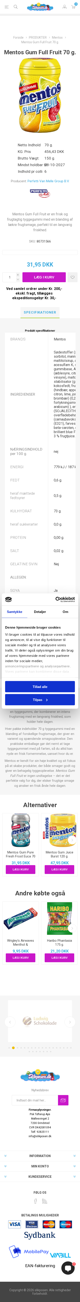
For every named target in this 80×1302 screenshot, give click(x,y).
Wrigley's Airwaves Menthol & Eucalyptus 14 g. (20, 945)
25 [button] (50, 1051)
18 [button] (71, 1047)
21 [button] (36, 1051)
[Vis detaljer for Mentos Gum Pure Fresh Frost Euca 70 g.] (21, 830)
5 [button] (24, 1047)
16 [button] (63, 1047)
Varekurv (73, 6)
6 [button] (28, 1047)
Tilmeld (63, 1100)
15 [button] (60, 1047)
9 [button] (39, 1047)
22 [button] (40, 1051)
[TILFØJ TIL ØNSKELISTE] (73, 277)
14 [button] (56, 1047)
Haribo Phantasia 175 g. (59, 943)
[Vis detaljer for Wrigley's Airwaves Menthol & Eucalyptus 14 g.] (21, 918)
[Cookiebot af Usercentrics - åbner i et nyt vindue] (56, 599)
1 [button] (9, 1047)
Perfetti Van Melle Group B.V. (48, 181)
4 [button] (21, 1047)
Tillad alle (40, 687)
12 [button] (49, 1047)
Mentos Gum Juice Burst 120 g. (59, 854)
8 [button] (35, 1047)
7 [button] (31, 1047)
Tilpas (37, 699)
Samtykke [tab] (14, 612)
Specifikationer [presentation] (40, 312)
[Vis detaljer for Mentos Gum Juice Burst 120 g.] (59, 830)
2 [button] (13, 1047)
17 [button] (67, 1047)
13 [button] (53, 1047)
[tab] (40, 312)
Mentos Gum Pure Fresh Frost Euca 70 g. (20, 856)
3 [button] (17, 1047)
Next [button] (70, 1022)
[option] (40, 1021)
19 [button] (29, 1051)
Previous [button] (10, 1022)
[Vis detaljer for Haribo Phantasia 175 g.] (59, 918)
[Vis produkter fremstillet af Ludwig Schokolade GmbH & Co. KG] (40, 1021)
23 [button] (43, 1051)
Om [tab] (65, 612)
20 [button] (33, 1051)
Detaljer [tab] (40, 612)
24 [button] (47, 1051)
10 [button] (42, 1047)
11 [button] (46, 1047)
